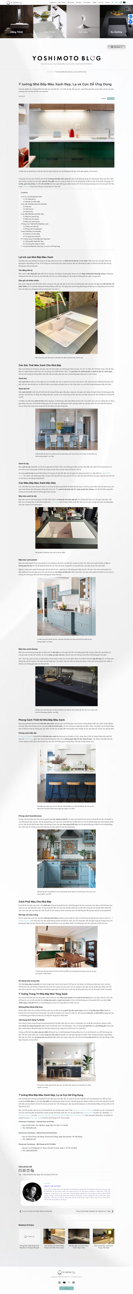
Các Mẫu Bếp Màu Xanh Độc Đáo (32, 214)
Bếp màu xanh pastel (31, 219)
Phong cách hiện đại (30, 226)
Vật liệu (78, 2)
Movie (117, 47)
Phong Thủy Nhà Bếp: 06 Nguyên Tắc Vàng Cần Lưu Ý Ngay (93, 1211)
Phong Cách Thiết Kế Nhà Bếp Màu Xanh (34, 224)
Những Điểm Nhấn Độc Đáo (33, 241)
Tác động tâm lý (29, 199)
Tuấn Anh (47, 1183)
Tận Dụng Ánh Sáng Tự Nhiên (34, 244)
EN (116, 2)
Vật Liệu (83, 32)
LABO (94, 2)
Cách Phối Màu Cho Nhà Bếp (31, 231)
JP (112, 2)
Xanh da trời (28, 209)
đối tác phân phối (35, 1118)
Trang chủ (52, 2)
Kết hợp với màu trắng (31, 234)
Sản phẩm (70, 2)
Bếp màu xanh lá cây (31, 216)
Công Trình (16, 32)
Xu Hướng (116, 32)
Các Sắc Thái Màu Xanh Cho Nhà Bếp (34, 204)
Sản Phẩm (49, 32)
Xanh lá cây (28, 211)
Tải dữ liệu (87, 2)
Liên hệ (100, 2)
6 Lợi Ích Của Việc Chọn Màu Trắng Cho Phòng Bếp (37, 1211)
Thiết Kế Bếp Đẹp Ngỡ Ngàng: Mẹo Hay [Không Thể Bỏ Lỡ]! (40, 1174)
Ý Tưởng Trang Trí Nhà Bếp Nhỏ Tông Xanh (35, 239)
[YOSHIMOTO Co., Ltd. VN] (14, 2)
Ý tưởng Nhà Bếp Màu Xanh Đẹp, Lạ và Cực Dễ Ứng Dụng (40, 246)
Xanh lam (27, 206)
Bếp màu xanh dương (31, 221)
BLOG (107, 2)
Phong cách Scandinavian (32, 229)
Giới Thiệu (61, 2)
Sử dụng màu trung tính (31, 236)
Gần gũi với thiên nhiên (31, 201)
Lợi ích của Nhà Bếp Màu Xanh (31, 196)
